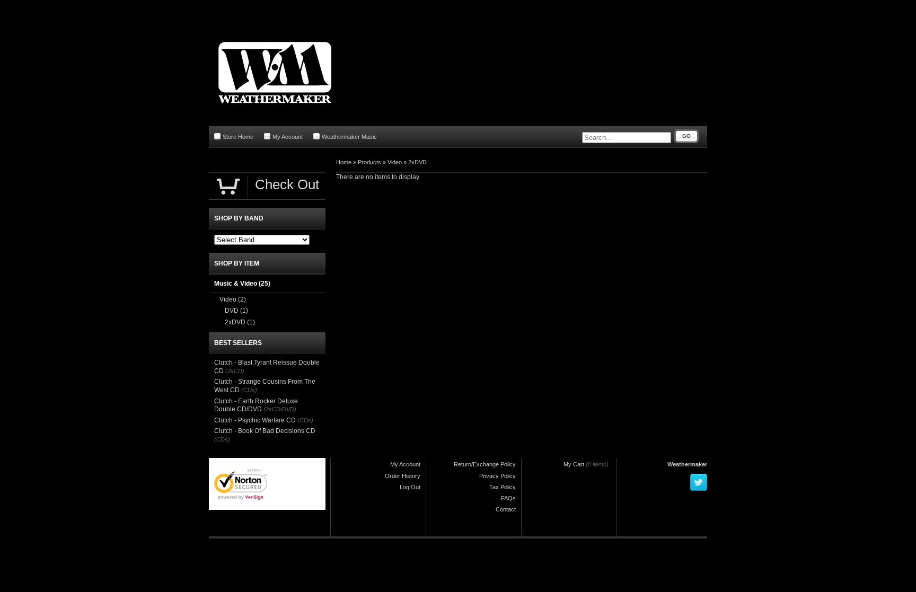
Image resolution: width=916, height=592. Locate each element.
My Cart (573, 464)
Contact (506, 509)
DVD (236, 310)
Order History (402, 476)
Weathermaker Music (349, 137)
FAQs (508, 498)
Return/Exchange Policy (485, 464)
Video (394, 162)
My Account (287, 137)
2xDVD (417, 162)
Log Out (410, 487)
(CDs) (249, 390)
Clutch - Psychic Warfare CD (255, 420)
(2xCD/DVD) (279, 409)
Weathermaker (687, 464)
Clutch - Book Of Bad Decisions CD (264, 431)
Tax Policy (502, 487)
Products (369, 162)
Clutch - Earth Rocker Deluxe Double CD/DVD (256, 405)
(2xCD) (234, 371)
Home (343, 162)
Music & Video (242, 283)
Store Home (238, 137)
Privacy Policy (497, 476)
